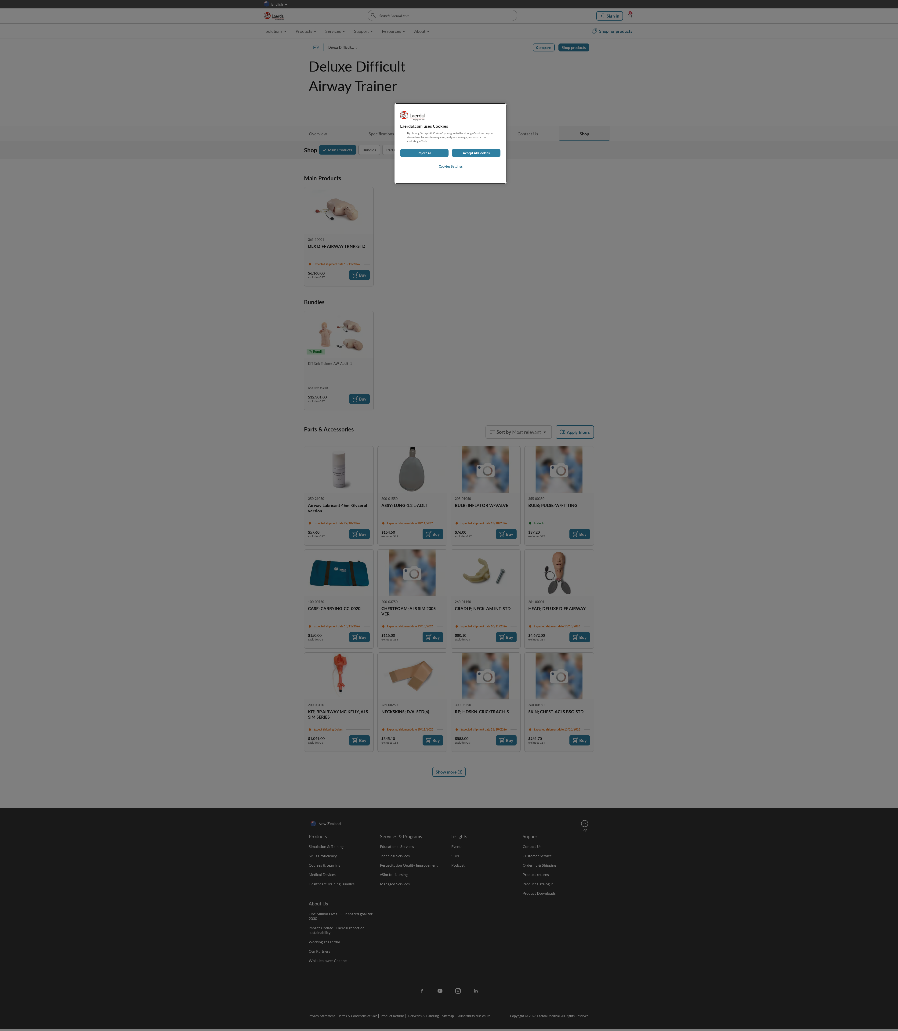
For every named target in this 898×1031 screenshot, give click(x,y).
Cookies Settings (451, 166)
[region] (451, 143)
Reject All (424, 153)
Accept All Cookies (476, 153)
